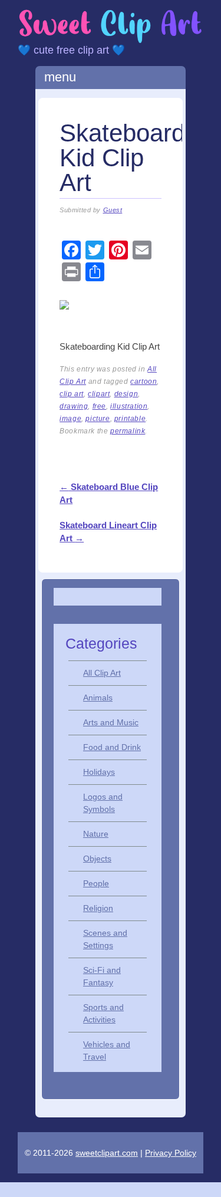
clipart (99, 394)
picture (97, 419)
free (99, 406)
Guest (113, 209)
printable (130, 419)
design (126, 394)
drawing (74, 406)
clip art (72, 394)
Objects (97, 858)
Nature (95, 833)
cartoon (143, 381)
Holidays (99, 772)
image (70, 419)
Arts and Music (110, 722)
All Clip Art (102, 673)
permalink (127, 431)
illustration (128, 406)
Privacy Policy (170, 1152)
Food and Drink (112, 747)
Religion (98, 908)
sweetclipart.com (106, 1152)
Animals (98, 697)
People (96, 883)
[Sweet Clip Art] (110, 41)
